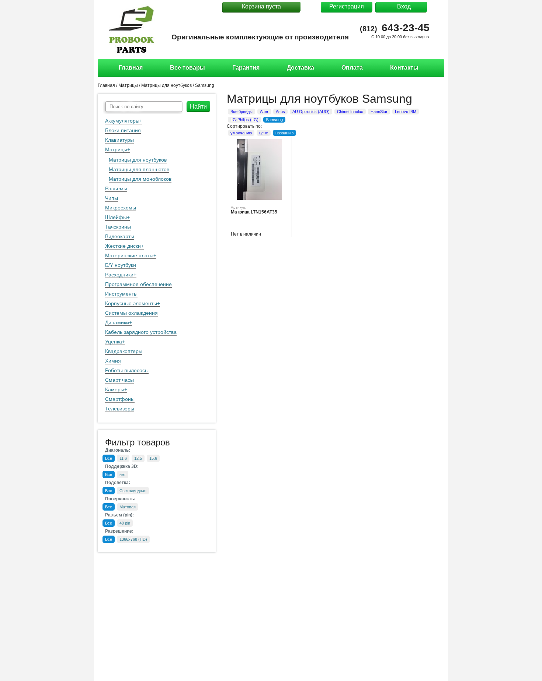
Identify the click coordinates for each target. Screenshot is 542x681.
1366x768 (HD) (133, 539)
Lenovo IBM (405, 111)
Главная (131, 67)
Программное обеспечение (138, 284)
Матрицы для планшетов (139, 169)
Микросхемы (120, 208)
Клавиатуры (119, 140)
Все (108, 458)
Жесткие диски (123, 246)
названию (284, 133)
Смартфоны (120, 399)
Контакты (404, 67)
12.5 (138, 458)
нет (122, 474)
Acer (264, 111)
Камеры (114, 389)
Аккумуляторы (122, 121)
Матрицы (116, 149)
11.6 (123, 458)
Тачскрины (118, 227)
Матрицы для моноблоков (140, 179)
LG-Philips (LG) (244, 119)
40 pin (124, 523)
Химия (113, 361)
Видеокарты (119, 236)
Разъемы (116, 188)
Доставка (300, 67)
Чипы (111, 198)
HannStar (379, 111)
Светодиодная (132, 490)
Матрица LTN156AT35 (254, 212)
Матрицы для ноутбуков (138, 160)
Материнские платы (129, 255)
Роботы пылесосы (127, 370)
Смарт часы (119, 380)
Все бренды (241, 111)
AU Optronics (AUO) (311, 111)
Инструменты (121, 294)
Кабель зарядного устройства (141, 332)
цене (263, 133)
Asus (280, 111)
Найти (198, 106)
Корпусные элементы (131, 303)
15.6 (153, 458)
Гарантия (246, 67)
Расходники (119, 275)
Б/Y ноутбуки (120, 265)
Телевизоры (119, 409)
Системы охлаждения (131, 313)
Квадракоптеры (123, 351)
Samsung (204, 85)
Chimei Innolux (350, 111)
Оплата (352, 67)
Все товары (187, 67)
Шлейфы (116, 217)
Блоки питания (123, 130)
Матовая (127, 507)
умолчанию (241, 133)
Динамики (117, 322)
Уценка (113, 342)
